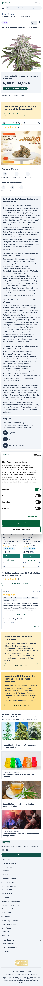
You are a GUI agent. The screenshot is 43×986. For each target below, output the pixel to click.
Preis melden (23, 98)
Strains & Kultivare (9, 863)
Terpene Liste (7, 893)
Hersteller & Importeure (11, 902)
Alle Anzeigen (32, 719)
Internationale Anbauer (11, 905)
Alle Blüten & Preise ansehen (15, 88)
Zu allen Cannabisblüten (15, 114)
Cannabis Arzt (7, 890)
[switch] (38, 495)
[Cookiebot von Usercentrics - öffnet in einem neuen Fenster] (32, 455)
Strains (11, 14)
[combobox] (24, 8)
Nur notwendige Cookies (21, 529)
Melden (37, 626)
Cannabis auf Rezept (10, 882)
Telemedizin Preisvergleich (10, 98)
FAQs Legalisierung (9, 924)
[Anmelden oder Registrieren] (40, 3)
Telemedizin (6, 871)
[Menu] (3, 8)
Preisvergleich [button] (11, 560)
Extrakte (5, 874)
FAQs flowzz (6, 928)
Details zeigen (32, 516)
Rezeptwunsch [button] (11, 556)
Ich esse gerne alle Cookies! (21, 523)
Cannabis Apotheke (9, 886)
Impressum (15, 971)
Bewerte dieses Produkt (21, 584)
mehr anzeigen (21, 614)
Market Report (7, 909)
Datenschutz (23, 971)
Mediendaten (6, 912)
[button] (34, 23)
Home (4, 14)
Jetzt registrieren (21, 665)
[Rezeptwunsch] (35, 3)
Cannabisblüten (8, 867)
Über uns (5, 935)
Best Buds (5, 932)
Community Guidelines (10, 921)
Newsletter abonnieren (21, 705)
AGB (29, 971)
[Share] (40, 23)
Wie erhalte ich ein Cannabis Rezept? (13, 95)
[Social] (3, 850)
